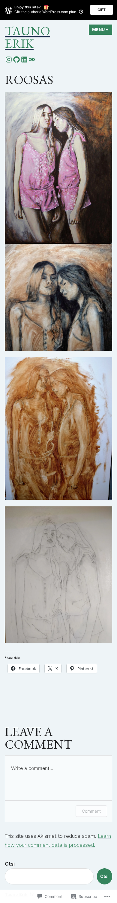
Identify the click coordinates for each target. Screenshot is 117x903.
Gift (102, 9)
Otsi (10, 864)
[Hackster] (31, 59)
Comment (91, 811)
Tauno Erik (27, 37)
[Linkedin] (24, 59)
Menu (102, 29)
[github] (16, 59)
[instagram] (9, 59)
